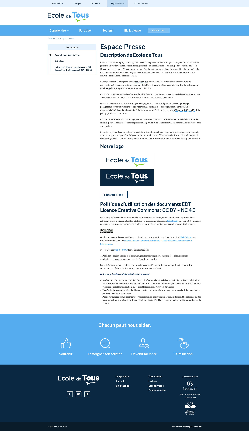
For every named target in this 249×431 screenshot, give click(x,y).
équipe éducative (173, 107)
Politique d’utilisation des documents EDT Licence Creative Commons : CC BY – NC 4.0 (73, 68)
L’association (57, 3)
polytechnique (115, 88)
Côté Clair (197, 427)
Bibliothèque (132, 30)
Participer (85, 30)
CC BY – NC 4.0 (120, 250)
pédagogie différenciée (184, 110)
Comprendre (58, 30)
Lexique (77, 3)
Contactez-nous (141, 3)
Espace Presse (117, 3)
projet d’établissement (144, 107)
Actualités (96, 3)
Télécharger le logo (112, 194)
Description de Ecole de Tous (67, 55)
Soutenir (108, 30)
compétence (118, 72)
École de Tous (54, 39)
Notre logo (59, 61)
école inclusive (141, 82)
